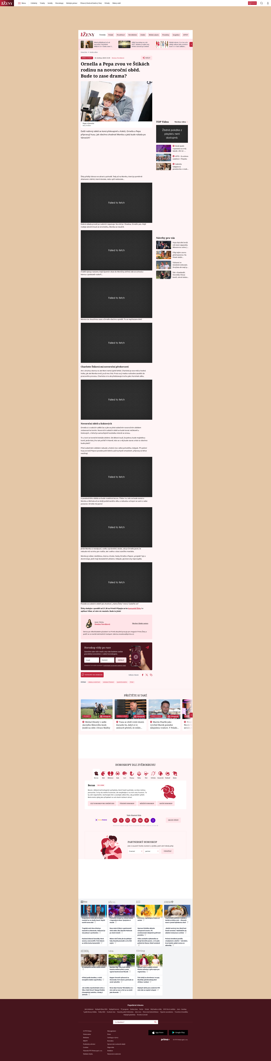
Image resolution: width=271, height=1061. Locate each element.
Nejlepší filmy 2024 (101, 1009)
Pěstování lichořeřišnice (150, 1012)
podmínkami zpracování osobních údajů (114, 665)
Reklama (86, 1037)
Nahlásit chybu (88, 1054)
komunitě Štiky (134, 608)
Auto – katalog (181, 1009)
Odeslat (121, 660)
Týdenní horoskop (127, 803)
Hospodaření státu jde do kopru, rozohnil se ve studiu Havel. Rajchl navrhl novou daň (93, 920)
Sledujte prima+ (72, 3)
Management (111, 1031)
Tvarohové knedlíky (181, 1012)
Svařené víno (111, 1012)
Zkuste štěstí (173, 820)
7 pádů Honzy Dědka (90, 1012)
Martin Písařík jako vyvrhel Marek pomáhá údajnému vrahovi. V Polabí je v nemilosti (163, 726)
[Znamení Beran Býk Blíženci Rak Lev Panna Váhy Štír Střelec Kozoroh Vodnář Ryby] (107, 660)
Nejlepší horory (114, 1009)
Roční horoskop (166, 803)
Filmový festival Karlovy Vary (91, 3)
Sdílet (147, 58)
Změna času (134, 1009)
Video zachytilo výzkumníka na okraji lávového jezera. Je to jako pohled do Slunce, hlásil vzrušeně (149, 941)
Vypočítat (167, 851)
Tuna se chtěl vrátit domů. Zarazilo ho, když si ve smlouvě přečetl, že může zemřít (130, 726)
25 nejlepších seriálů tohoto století (93, 967)
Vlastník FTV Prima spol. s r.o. (92, 1051)
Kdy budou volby (156, 1009)
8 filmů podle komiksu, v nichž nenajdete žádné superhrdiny (92, 979)
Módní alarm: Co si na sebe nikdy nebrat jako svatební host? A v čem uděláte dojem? (178, 45)
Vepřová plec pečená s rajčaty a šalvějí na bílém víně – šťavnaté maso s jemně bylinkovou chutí (176, 920)
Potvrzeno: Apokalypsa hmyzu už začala (149, 919)
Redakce (110, 1051)
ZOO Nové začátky (169, 1009)
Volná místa (87, 1034)
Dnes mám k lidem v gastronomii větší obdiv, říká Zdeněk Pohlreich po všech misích (121, 930)
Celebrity (34, 3)
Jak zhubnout (89, 1009)
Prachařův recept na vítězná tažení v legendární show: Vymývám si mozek (121, 920)
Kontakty (110, 1041)
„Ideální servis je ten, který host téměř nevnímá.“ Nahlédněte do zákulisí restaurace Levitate (176, 930)
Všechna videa (180, 122)
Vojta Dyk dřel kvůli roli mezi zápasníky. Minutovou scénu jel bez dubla (180, 245)
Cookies (85, 1047)
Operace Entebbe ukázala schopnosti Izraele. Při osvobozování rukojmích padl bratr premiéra (149, 931)
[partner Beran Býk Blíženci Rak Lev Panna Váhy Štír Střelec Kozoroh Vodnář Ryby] (151, 851)
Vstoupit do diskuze (93, 675)
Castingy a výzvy (112, 1037)
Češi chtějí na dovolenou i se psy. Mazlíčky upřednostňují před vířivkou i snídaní (149, 980)
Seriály (50, 3)
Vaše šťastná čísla (134, 815)
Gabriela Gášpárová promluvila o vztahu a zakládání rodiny (180, 167)
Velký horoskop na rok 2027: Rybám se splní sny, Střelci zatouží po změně (140, 44)
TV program (125, 1009)
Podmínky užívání (89, 1044)
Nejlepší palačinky (129, 1015)
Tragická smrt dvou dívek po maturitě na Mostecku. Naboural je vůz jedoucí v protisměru (93, 930)
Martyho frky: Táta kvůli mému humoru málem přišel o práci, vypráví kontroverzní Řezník (120, 969)
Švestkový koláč (142, 1015)
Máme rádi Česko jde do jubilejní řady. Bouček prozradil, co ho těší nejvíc (121, 941)
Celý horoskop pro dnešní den (102, 803)
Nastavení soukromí (114, 1054)
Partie (141, 1009)
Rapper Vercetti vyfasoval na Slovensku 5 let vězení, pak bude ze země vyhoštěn (121, 980)
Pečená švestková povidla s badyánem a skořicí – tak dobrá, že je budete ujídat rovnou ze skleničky (176, 942)
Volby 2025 (101, 1012)
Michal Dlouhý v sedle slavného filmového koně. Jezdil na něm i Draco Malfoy (96, 725)
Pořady (107, 3)
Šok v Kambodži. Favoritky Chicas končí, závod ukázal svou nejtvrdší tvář (180, 274)
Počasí (147, 1009)
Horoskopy (59, 3)
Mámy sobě (116, 3)
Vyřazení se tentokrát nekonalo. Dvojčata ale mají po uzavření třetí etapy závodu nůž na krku (180, 265)
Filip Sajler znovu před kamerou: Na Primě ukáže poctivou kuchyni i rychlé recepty (180, 254)
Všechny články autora (140, 623)
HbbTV (85, 1041)
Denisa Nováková (118, 58)
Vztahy (42, 3)
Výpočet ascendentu (166, 1012)
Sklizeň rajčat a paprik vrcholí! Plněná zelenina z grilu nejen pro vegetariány (149, 969)
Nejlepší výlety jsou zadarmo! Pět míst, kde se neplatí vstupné (149, 989)
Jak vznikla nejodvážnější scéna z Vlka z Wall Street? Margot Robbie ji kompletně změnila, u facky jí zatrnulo (93, 991)
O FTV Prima (87, 1031)
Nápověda (110, 1047)
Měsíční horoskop (147, 803)
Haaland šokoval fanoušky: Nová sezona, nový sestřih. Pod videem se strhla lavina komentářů (93, 941)
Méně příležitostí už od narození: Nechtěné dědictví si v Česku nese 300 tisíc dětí (103, 45)
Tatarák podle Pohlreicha (125, 1012)
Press (109, 1034)
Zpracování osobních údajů (116, 1044)
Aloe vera (138, 1012)
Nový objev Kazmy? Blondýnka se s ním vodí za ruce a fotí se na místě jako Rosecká (121, 990)
